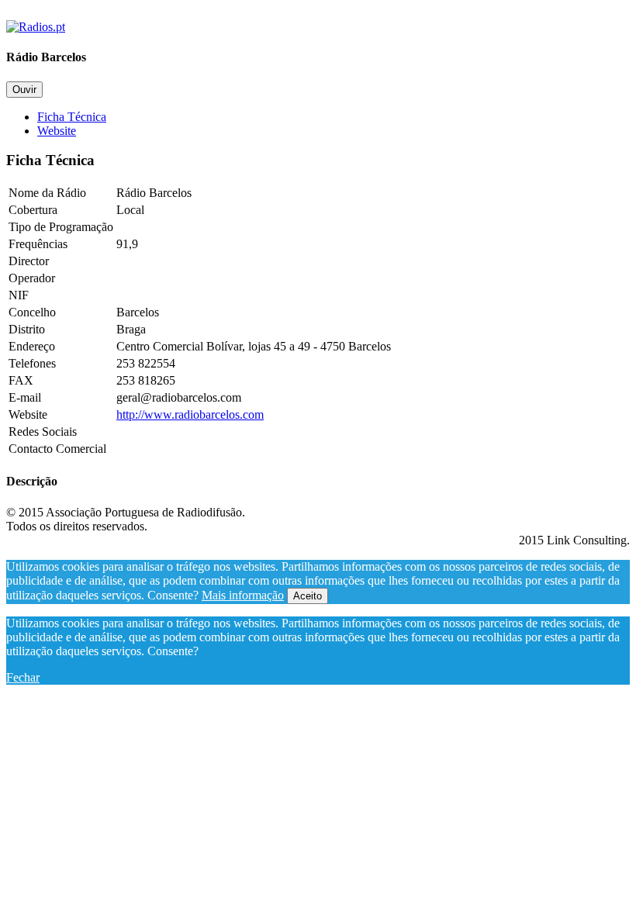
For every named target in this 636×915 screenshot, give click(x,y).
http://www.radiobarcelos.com (190, 414)
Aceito (307, 596)
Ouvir (24, 89)
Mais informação (243, 595)
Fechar (23, 677)
